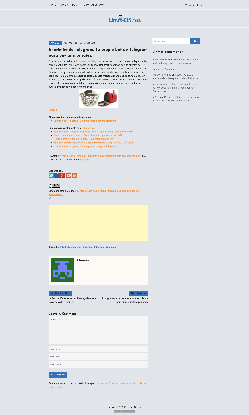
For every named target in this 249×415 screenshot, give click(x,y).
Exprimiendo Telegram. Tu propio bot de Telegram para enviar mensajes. (94, 131)
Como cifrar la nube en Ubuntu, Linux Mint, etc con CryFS (85, 138)
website (156, 68)
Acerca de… (69, 4)
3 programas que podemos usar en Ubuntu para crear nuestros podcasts (125, 300)
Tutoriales (110, 247)
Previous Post (62, 293)
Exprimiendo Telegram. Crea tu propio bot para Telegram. (85, 120)
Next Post (136, 293)
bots (64, 247)
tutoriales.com (93, 4)
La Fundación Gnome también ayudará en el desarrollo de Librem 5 (73, 300)
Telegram (99, 247)
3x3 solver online (161, 74)
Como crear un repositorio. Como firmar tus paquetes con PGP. (88, 135)
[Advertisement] (98, 223)
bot (59, 247)
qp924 (156, 97)
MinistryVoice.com (127, 411)
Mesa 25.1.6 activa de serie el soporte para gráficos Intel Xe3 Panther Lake (174, 88)
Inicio (52, 4)
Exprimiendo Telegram (88, 61)
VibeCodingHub (161, 59)
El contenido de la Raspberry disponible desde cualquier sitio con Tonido (94, 142)
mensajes (87, 247)
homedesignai (160, 84)
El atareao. (85, 159)
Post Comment (58, 374)
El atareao (55, 43)
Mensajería (74, 247)
